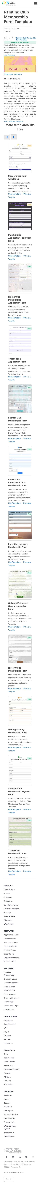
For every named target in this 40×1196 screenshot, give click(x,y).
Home (6, 40)
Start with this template (13, 121)
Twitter (13, 1156)
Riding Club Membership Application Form (17, 300)
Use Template (9, 55)
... (11, 40)
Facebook (6, 1156)
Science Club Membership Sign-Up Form (19, 791)
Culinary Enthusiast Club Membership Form (18, 606)
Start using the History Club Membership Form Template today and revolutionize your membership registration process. (20, 680)
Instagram (33, 1156)
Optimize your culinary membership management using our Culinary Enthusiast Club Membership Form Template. (20, 618)
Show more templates (13, 74)
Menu (35, 3)
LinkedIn (19, 1156)
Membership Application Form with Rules (19, 238)
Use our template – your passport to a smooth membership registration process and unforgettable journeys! (19, 862)
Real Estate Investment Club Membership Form (17, 482)
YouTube (26, 1156)
